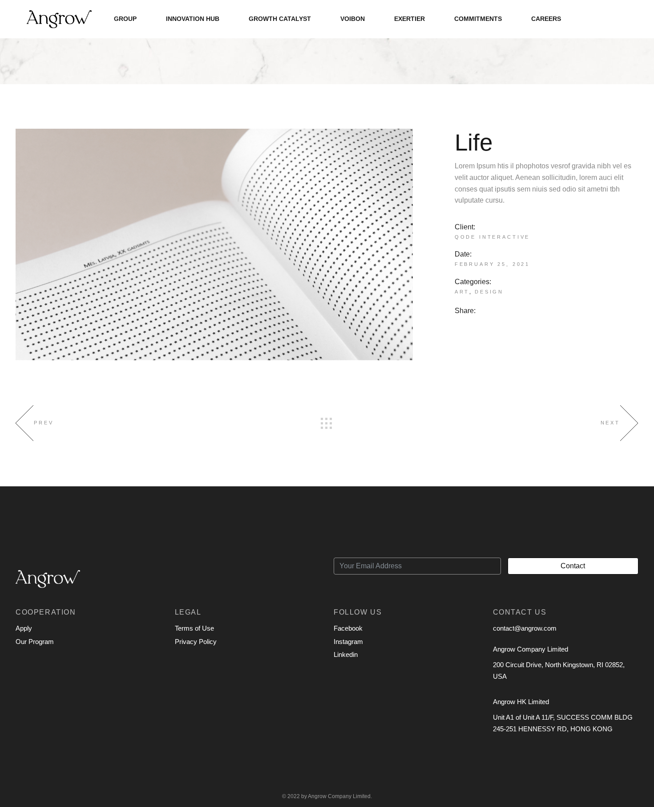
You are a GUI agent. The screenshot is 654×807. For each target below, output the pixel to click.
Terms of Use (194, 628)
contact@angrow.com (525, 628)
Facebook (348, 628)
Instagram (348, 641)
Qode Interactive (492, 237)
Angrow (317, 796)
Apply (24, 628)
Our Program (35, 641)
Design (489, 291)
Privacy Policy (196, 641)
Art (462, 291)
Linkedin (346, 654)
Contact (573, 566)
